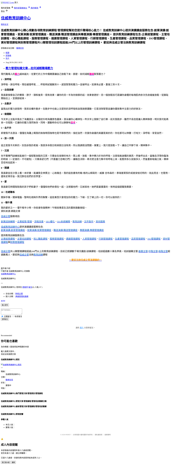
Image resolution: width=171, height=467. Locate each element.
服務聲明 (108, 435)
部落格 (8, 56)
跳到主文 (4, 24)
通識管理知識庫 (21, 296)
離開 (13, 462)
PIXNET (68, 435)
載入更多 (5, 305)
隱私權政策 (98, 435)
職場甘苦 (20, 48)
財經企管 (19, 294)
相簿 (7, 53)
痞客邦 (25, 287)
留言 (30, 287)
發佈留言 (5, 319)
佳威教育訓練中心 (16, 18)
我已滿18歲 (6, 462)
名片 (7, 58)
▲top (3, 301)
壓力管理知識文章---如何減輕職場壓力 (29, 68)
